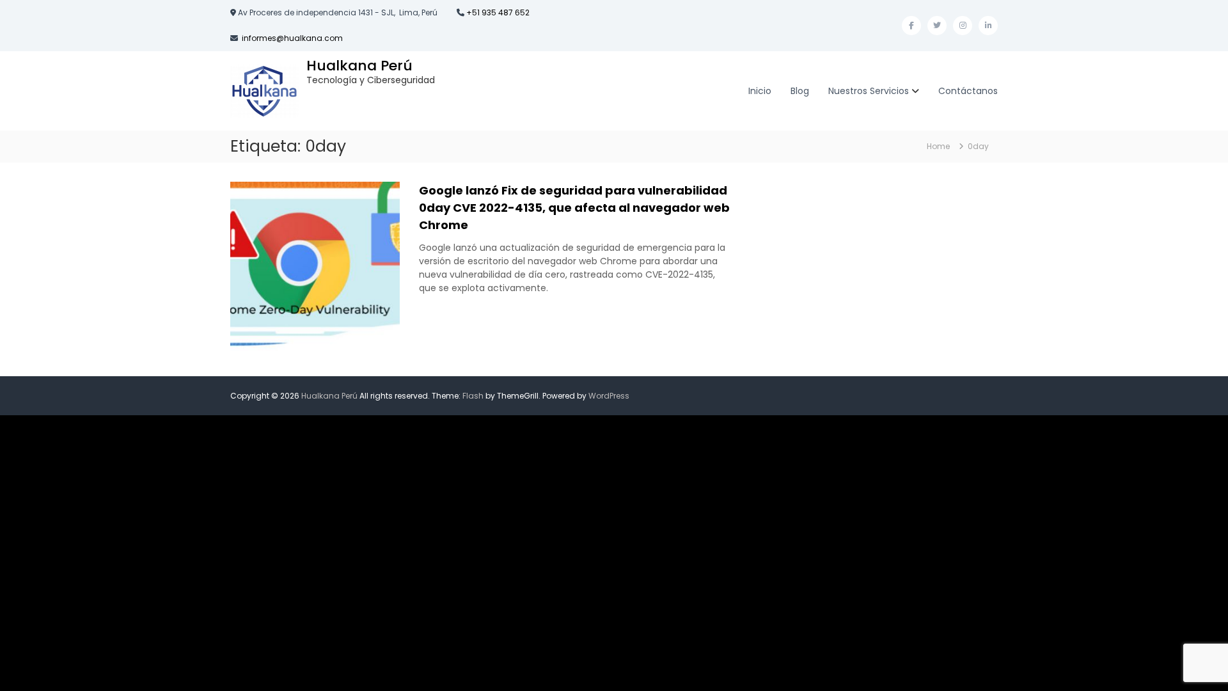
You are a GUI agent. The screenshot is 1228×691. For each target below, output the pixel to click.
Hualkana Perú (359, 65)
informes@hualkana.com (292, 38)
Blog (800, 90)
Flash (473, 395)
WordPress (608, 395)
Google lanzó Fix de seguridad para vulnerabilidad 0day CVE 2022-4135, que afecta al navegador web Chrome (574, 207)
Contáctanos (968, 90)
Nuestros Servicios (868, 90)
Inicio (759, 90)
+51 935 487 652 (497, 12)
